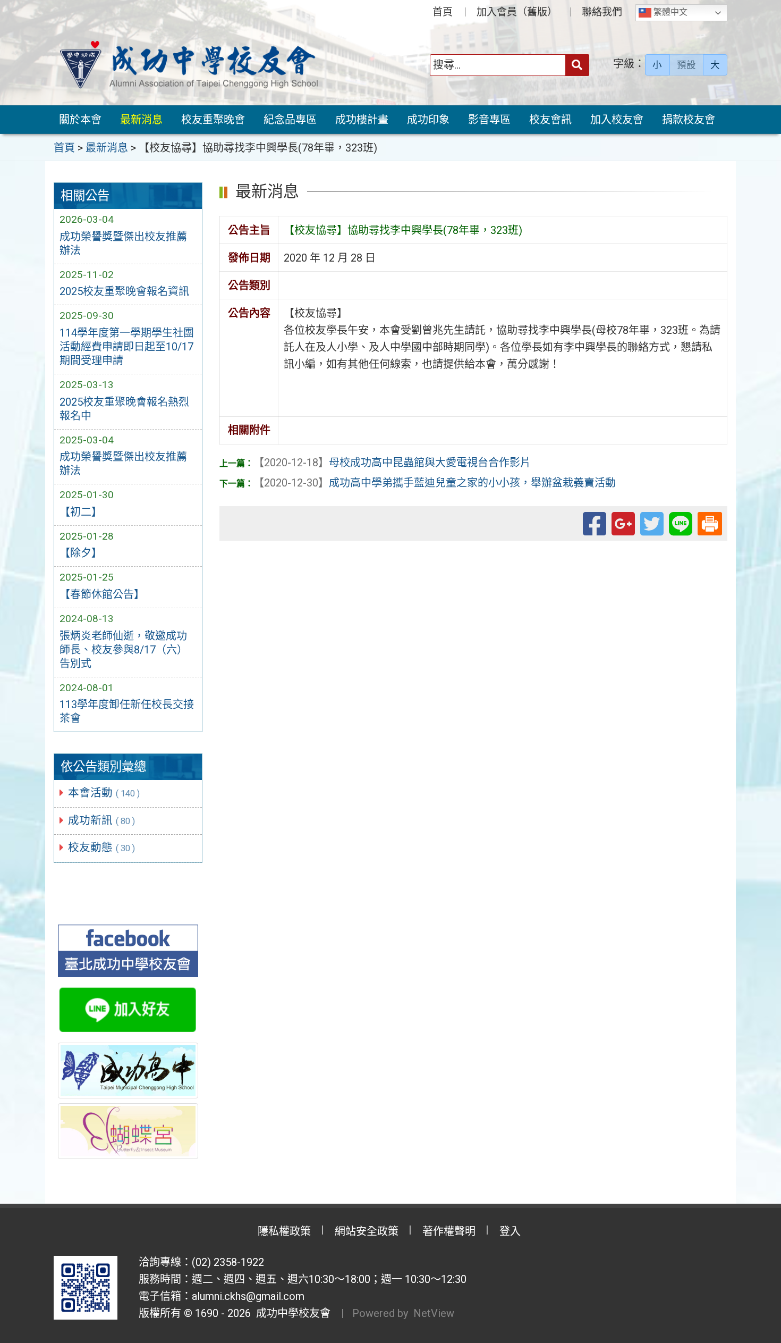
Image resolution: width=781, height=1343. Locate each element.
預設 (686, 65)
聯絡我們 (602, 12)
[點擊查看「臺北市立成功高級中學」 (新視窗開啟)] (128, 1070)
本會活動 (104, 792)
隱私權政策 (284, 1231)
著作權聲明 (449, 1231)
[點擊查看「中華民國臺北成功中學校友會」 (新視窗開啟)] (128, 951)
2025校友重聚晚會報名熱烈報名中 (124, 409)
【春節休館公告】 (102, 594)
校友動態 (101, 847)
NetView (433, 1313)
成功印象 (428, 119)
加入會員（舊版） (517, 12)
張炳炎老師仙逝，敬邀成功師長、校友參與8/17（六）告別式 (124, 649)
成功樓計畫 (361, 119)
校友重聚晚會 (213, 119)
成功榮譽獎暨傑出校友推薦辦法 (123, 243)
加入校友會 (616, 119)
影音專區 (489, 119)
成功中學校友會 (290, 1313)
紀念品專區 (290, 119)
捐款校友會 (688, 119)
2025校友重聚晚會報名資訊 (124, 291)
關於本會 (80, 119)
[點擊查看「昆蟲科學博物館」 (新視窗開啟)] (128, 1131)
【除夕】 (81, 553)
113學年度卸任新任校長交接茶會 (127, 711)
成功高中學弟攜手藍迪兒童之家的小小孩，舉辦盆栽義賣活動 (434, 482)
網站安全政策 (366, 1231)
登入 (510, 1231)
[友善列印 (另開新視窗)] (710, 521)
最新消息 (141, 119)
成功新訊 (101, 820)
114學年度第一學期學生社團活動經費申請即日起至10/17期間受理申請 (127, 346)
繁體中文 (669, 11)
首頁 (442, 12)
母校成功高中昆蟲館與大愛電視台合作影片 (392, 462)
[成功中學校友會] (188, 64)
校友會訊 (550, 119)
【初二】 (81, 512)
